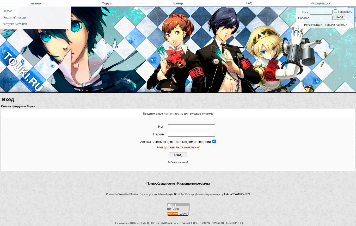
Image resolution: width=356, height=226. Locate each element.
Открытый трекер (14, 17)
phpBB (173, 194)
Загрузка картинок (15, 24)
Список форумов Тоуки (18, 106)
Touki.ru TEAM (231, 194)
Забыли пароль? (336, 24)
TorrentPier (123, 194)
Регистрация (313, 24)
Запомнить (344, 11)
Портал (7, 11)
